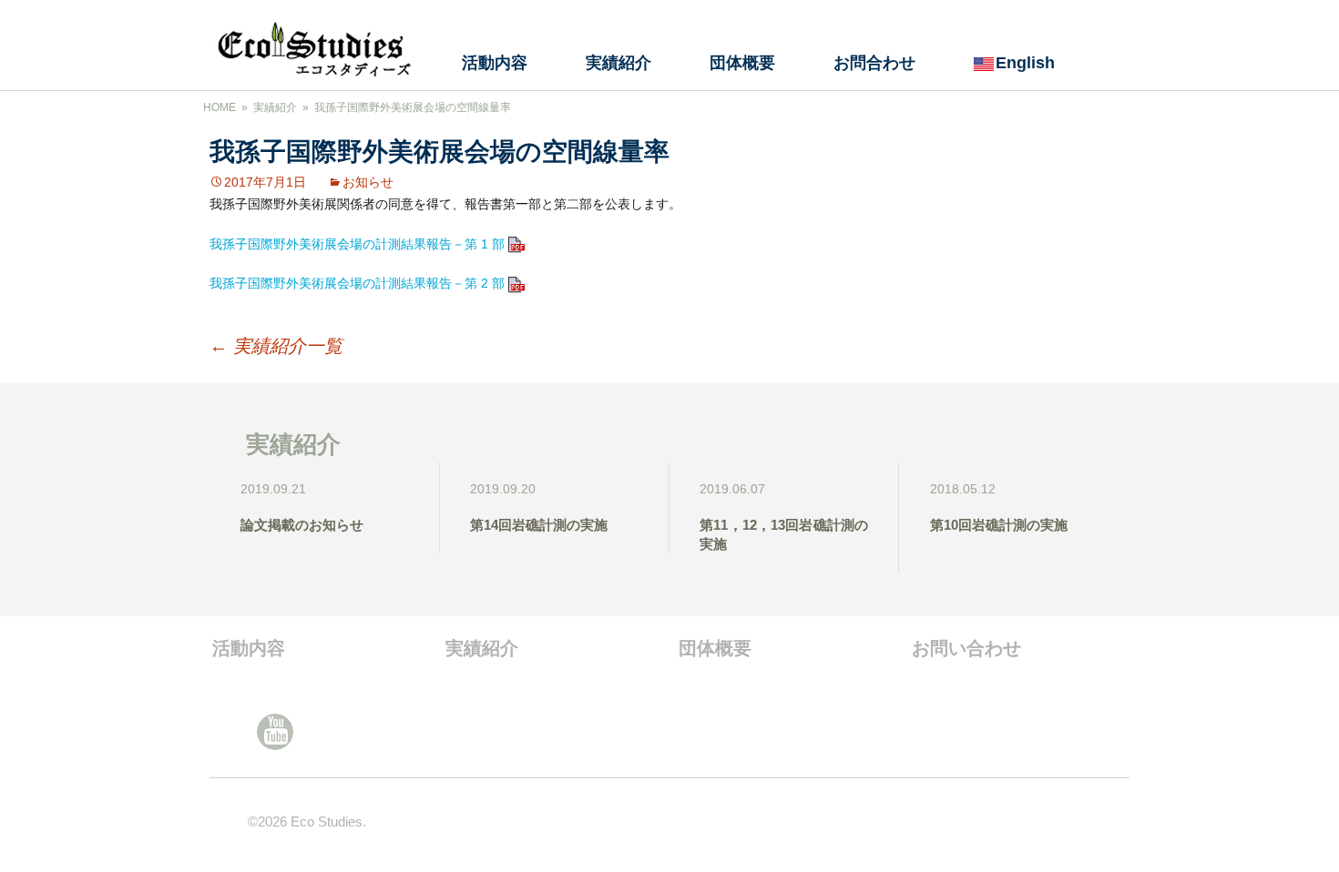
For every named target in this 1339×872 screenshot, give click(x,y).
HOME (219, 107)
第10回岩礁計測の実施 (999, 525)
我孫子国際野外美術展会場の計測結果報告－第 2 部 (359, 283)
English (1025, 63)
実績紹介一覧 (276, 346)
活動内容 (494, 63)
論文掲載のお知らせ (301, 525)
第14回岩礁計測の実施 (539, 525)
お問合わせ (874, 63)
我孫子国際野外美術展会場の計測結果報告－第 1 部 (359, 244)
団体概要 (742, 63)
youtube (275, 732)
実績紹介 (618, 63)
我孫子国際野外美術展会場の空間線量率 (412, 107)
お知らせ (368, 182)
